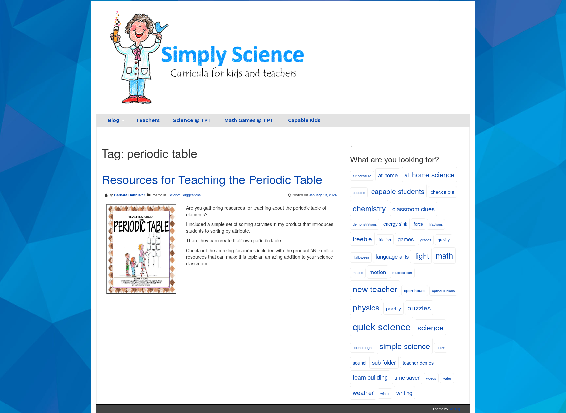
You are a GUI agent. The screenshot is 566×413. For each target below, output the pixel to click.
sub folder (384, 362)
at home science (429, 174)
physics (366, 307)
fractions (436, 224)
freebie (362, 238)
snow (441, 347)
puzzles (419, 307)
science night (363, 347)
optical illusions (443, 290)
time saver (407, 377)
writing (404, 393)
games (406, 239)
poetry (393, 308)
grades (425, 239)
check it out (442, 191)
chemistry (369, 208)
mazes (358, 272)
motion (377, 272)
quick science (382, 326)
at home (388, 175)
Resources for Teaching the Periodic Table (212, 179)
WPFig (454, 408)
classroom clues (413, 208)
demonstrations (365, 224)
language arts (392, 256)
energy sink (395, 223)
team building (370, 377)
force (418, 224)
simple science (404, 345)
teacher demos (418, 362)
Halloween (361, 257)
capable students (397, 191)
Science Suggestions (185, 195)
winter (385, 393)
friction (385, 239)
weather (363, 392)
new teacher (375, 288)
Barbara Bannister (129, 194)
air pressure (362, 175)
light (422, 255)
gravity (444, 239)
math (444, 255)
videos (431, 378)
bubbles (359, 192)
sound (359, 362)
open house (414, 290)
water (447, 378)
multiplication (402, 272)
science (430, 327)
